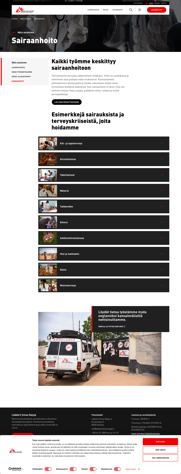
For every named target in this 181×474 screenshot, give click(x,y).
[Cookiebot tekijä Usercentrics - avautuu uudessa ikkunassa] (16, 469)
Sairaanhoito (18, 81)
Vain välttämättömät (160, 458)
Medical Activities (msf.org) (110, 327)
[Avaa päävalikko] (139, 10)
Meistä (105, 10)
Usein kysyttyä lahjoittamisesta (145, 433)
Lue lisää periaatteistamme (67, 102)
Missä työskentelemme (22, 72)
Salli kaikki (160, 442)
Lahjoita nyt (156, 10)
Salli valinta (160, 450)
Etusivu (15, 19)
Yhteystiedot (138, 3)
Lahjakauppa (117, 10)
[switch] (73, 469)
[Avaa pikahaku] (130, 10)
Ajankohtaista (93, 10)
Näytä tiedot (130, 469)
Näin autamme (25, 19)
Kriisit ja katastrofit (21, 76)
